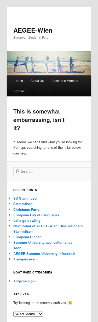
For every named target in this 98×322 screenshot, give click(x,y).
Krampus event (25, 259)
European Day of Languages (36, 214)
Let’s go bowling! (27, 220)
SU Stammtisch (25, 198)
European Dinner (27, 236)
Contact (19, 91)
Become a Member (64, 80)
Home (18, 80)
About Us (37, 80)
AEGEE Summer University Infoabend (44, 253)
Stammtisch (23, 203)
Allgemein (21, 280)
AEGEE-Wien (33, 30)
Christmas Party (26, 209)
